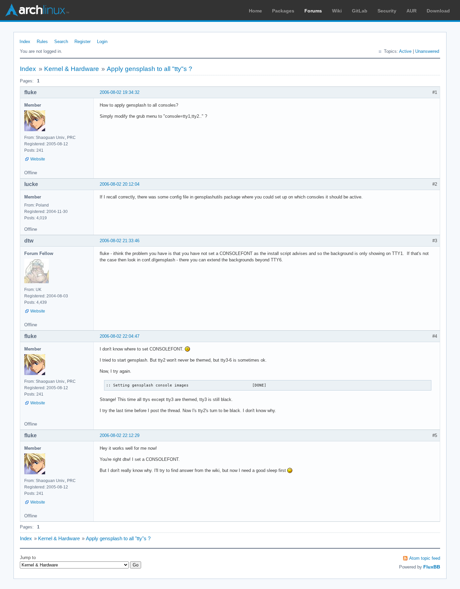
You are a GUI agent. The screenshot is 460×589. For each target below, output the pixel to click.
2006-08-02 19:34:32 (119, 92)
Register (82, 41)
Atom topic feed (424, 558)
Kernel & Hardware (71, 68)
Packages (283, 10)
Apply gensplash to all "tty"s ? (149, 68)
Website (37, 159)
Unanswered (427, 51)
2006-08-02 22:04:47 (119, 336)
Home (255, 10)
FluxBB (431, 566)
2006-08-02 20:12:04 (119, 184)
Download (438, 10)
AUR (411, 10)
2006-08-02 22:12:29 (119, 435)
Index (25, 41)
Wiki (337, 10)
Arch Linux (37, 10)
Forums (313, 10)
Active (405, 51)
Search (61, 41)
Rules (42, 41)
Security (386, 10)
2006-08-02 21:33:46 (119, 240)
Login (102, 41)
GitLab (359, 10)
